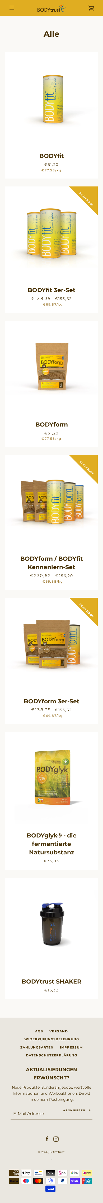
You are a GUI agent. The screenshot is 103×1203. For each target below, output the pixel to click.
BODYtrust (56, 1152)
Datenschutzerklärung (51, 1055)
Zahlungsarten (37, 1047)
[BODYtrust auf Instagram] (56, 1138)
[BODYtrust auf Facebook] (47, 1138)
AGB (39, 1031)
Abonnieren (74, 1110)
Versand (58, 1031)
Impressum (71, 1047)
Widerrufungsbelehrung (51, 1039)
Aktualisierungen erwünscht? (51, 1074)
